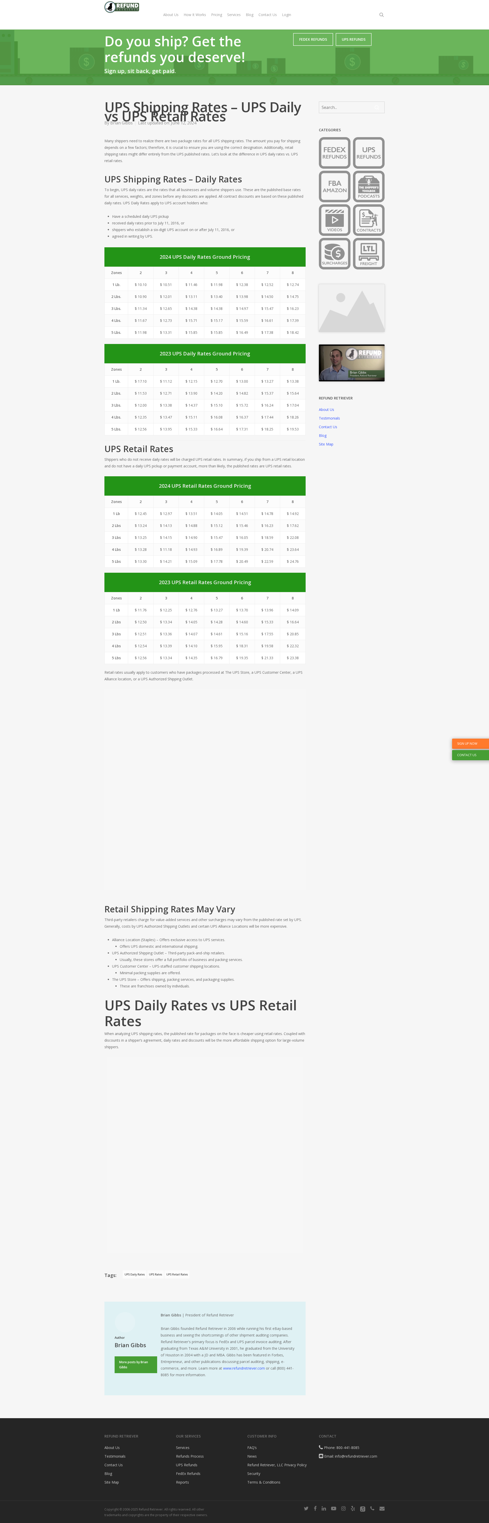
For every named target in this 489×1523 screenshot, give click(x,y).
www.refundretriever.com (244, 1368)
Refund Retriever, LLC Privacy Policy (277, 1464)
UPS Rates (155, 1274)
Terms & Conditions (263, 1482)
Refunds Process (190, 1456)
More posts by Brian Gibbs (133, 1364)
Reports (182, 1482)
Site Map (326, 440)
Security (253, 1473)
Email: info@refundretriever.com (350, 1456)
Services (182, 1447)
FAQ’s (252, 1447)
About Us (326, 405)
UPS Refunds (186, 1464)
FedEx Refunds (188, 1473)
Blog (323, 431)
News (252, 1456)
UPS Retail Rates (177, 1274)
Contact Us (328, 422)
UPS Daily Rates (135, 1274)
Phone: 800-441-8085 (341, 1447)
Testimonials (329, 414)
